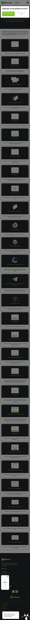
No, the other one (21, 13)
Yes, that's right (8, 13)
